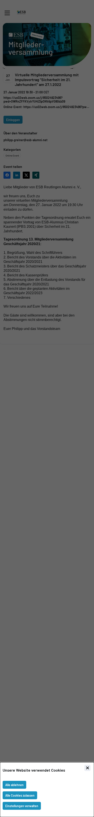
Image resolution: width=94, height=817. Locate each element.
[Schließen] (87, 768)
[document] (47, 789)
